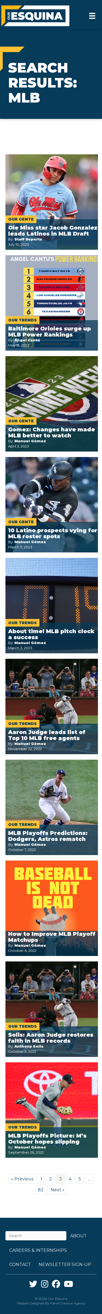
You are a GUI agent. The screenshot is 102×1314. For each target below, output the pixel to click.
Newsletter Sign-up (65, 1264)
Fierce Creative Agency (68, 1303)
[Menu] (92, 16)
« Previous (22, 1178)
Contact (20, 1264)
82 (41, 1189)
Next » (57, 1189)
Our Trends (22, 320)
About (78, 1235)
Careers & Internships (38, 1250)
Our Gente (21, 219)
